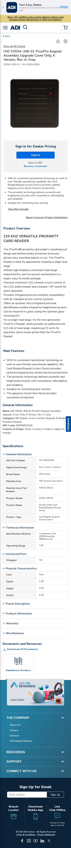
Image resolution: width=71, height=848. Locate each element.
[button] (68, 424)
